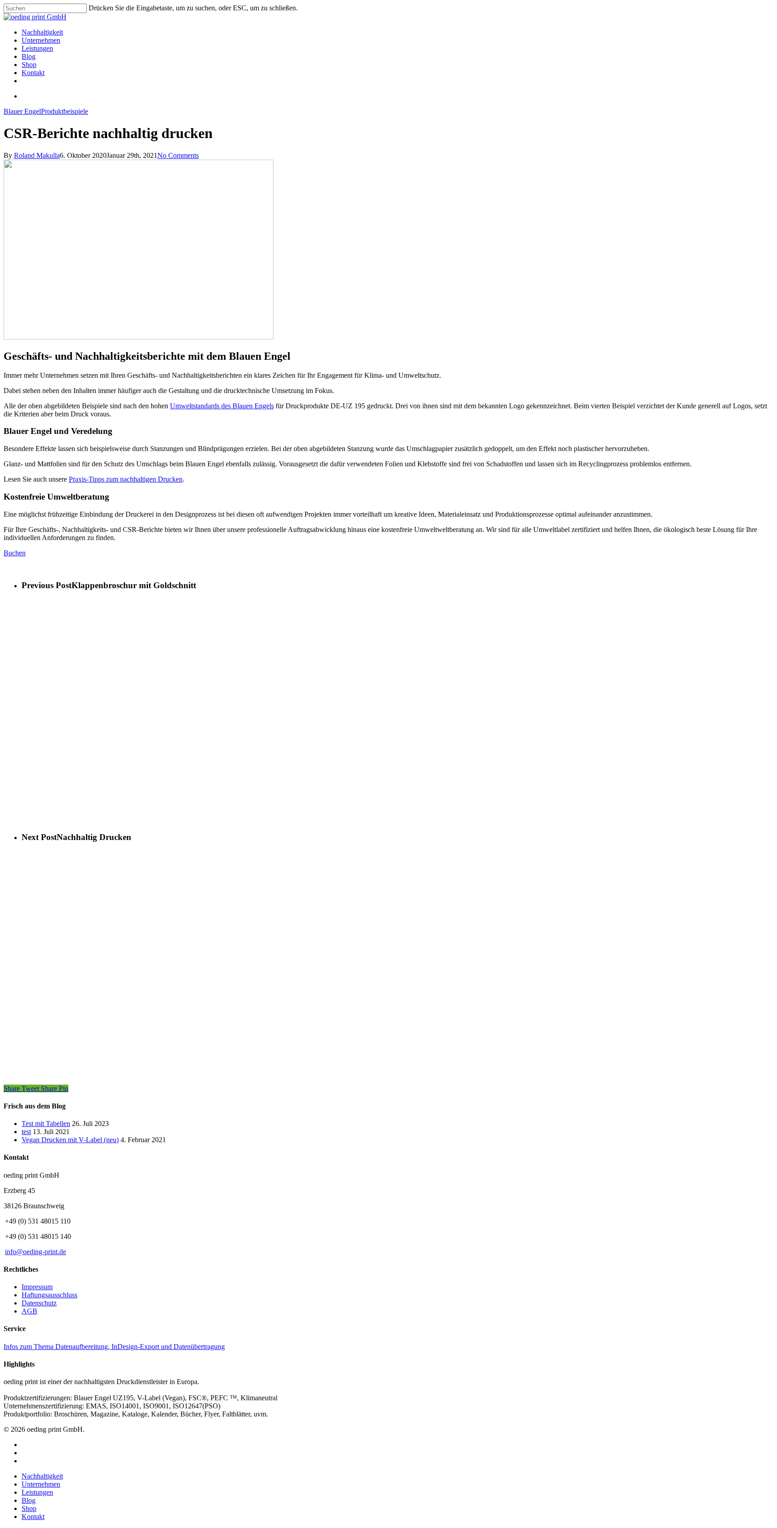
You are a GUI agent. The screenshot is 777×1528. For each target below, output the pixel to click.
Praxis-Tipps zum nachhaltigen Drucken (126, 479)
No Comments (178, 155)
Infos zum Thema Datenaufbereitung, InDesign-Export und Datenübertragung (114, 1346)
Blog (29, 1500)
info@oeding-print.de (35, 1251)
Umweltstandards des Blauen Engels (222, 406)
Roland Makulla (37, 155)
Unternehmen (41, 1484)
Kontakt (33, 1516)
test (26, 1131)
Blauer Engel (22, 111)
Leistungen (37, 1492)
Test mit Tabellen (46, 1123)
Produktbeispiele (64, 111)
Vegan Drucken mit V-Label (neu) (70, 1140)
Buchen (15, 553)
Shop (29, 1508)
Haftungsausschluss (49, 1295)
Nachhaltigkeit (42, 1476)
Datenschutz (39, 1303)
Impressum (37, 1287)
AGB (29, 1311)
